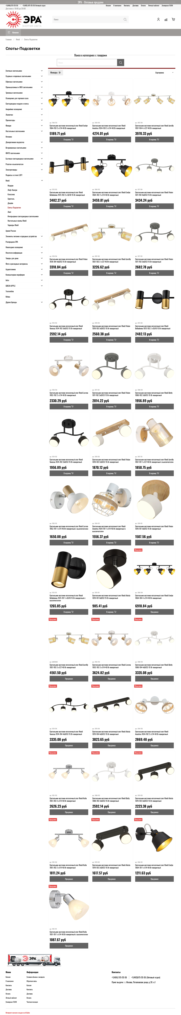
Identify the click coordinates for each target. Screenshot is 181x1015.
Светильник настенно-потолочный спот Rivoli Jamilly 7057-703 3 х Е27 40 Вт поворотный (69, 666)
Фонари (8, 125)
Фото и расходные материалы (17, 263)
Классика (11, 194)
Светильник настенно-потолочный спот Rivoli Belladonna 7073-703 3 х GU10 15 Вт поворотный (67, 193)
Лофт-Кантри (12, 189)
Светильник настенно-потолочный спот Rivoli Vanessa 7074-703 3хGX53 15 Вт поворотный (66, 327)
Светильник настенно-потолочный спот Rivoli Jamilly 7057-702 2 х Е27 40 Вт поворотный (111, 260)
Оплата (143, 5)
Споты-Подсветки (14, 207)
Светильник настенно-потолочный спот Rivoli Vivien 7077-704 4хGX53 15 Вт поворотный (154, 193)
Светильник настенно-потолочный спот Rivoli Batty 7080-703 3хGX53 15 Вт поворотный (111, 799)
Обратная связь (32, 981)
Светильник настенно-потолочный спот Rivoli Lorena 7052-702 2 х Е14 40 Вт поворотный (69, 394)
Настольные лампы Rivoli (17, 220)
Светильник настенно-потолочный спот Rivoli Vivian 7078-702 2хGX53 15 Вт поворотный (111, 460)
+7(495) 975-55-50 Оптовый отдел (33, 5)
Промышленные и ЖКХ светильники (19, 87)
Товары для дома (12, 258)
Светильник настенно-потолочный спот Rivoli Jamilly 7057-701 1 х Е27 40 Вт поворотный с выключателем (154, 460)
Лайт (9, 211)
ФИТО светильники (13, 153)
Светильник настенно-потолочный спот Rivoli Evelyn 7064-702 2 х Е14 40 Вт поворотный (111, 193)
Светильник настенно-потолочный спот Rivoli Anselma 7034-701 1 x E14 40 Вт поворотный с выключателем (109, 529)
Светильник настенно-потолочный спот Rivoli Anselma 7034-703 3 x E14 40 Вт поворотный (108, 127)
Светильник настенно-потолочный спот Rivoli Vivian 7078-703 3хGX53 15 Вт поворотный (111, 327)
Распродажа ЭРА (12, 241)
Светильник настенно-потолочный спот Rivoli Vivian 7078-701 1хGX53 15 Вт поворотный (154, 527)
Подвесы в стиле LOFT (14, 174)
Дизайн (10, 203)
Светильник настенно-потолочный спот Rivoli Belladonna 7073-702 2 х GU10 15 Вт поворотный (152, 327)
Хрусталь (11, 198)
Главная (9, 39)
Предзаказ (154, 611)
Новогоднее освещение (14, 247)
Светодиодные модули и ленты (17, 103)
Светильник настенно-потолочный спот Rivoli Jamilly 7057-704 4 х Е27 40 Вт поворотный (154, 127)
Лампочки (9, 114)
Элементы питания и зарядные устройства (21, 236)
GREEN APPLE (10, 285)
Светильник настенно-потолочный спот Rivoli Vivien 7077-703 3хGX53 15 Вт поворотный (154, 260)
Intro (7, 280)
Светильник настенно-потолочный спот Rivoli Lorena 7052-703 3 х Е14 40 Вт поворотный (111, 666)
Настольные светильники (15, 131)
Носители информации (14, 252)
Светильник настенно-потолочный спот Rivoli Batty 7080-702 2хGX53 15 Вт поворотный (153, 394)
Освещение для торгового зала (17, 98)
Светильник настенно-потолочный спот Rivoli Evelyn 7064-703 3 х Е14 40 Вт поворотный (69, 127)
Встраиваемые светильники (16, 147)
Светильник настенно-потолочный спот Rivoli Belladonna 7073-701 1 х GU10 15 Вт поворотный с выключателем (67, 598)
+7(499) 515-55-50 (12, 5)
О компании (117, 5)
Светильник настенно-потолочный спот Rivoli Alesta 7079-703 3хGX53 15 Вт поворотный (154, 799)
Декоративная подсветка (15, 142)
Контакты (127, 5)
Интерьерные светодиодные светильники (23, 216)
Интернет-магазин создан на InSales (18, 1012)
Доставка (135, 5)
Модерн (10, 185)
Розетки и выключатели (14, 164)
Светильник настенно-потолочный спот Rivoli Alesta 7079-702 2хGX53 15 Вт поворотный (111, 866)
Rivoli (18, 39)
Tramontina (10, 291)
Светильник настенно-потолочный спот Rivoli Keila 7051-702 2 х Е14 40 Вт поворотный (68, 866)
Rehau (8, 296)
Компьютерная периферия (15, 274)
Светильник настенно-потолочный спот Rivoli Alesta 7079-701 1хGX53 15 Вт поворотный (111, 596)
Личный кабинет (153, 5)
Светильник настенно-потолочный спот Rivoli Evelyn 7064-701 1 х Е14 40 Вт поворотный (154, 866)
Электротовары (11, 169)
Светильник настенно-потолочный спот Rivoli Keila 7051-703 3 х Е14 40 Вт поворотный (68, 799)
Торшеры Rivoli (13, 225)
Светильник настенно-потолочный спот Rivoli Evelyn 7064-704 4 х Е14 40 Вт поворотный (154, 596)
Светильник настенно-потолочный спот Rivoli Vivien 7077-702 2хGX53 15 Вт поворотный (111, 394)
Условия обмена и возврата (36, 977)
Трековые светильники (14, 92)
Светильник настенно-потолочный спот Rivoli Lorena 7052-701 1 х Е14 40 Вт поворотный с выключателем (69, 527)
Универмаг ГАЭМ (167, 5)
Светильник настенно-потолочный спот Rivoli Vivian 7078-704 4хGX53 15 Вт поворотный (68, 260)
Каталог (108, 5)
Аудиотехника (11, 269)
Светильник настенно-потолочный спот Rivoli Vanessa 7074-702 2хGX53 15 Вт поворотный (66, 460)
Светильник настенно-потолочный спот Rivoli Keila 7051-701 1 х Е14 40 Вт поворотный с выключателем (69, 933)
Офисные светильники (14, 81)
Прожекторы (10, 120)
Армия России (11, 230)
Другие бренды (11, 302)
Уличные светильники (14, 70)
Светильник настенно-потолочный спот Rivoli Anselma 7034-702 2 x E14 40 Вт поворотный (151, 732)
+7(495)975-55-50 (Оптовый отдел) (145, 977)
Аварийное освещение (14, 109)
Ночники (9, 136)
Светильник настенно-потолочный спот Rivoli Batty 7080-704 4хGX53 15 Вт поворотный (153, 666)
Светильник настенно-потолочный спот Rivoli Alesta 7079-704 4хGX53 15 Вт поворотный (111, 732)
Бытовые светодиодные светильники (19, 158)
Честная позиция (32, 1002)
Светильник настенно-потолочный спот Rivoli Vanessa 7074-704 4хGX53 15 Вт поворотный (66, 732)
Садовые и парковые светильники (18, 76)
